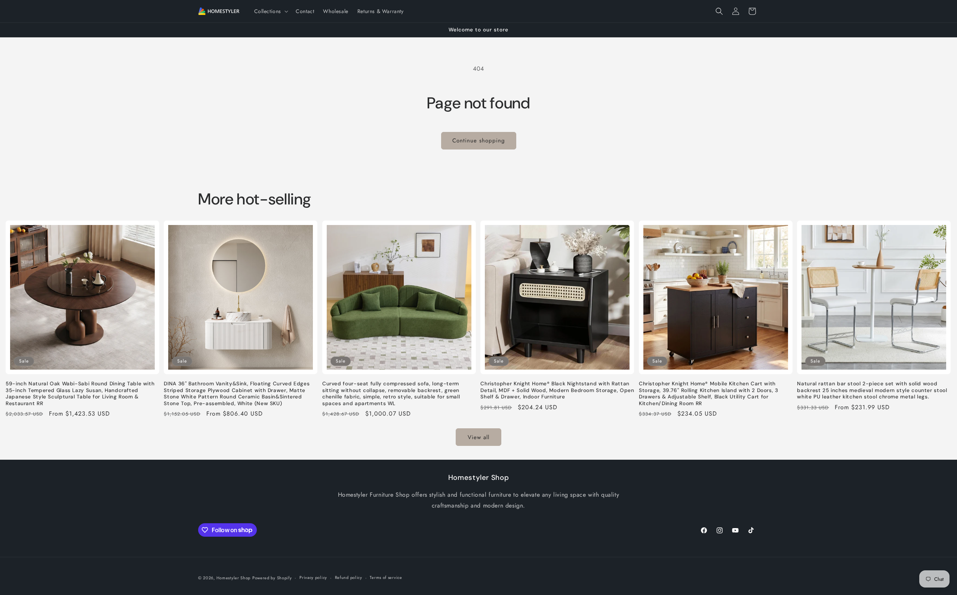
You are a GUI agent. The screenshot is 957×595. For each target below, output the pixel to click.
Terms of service (386, 577)
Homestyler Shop (233, 578)
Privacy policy (313, 577)
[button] (271, 11)
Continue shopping (478, 140)
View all (478, 437)
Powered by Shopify (272, 578)
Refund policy (348, 577)
